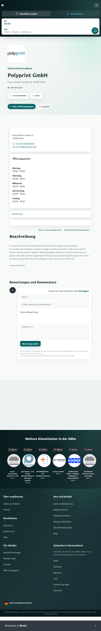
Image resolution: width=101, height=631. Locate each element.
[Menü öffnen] (96, 5)
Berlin (28, 68)
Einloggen (84, 291)
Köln (55, 579)
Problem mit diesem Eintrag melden (77, 230)
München (58, 573)
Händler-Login (9, 559)
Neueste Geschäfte (62, 522)
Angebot (46, 106)
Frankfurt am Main (61, 585)
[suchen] (95, 30)
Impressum (17, 214)
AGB (5, 537)
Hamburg (57, 567)
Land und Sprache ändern (20, 603)
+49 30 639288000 (19, 96)
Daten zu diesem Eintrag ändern (50, 230)
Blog (55, 534)
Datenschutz (9, 532)
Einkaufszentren (61, 510)
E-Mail (37, 96)
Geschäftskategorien (63, 528)
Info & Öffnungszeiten (23, 106)
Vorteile (6, 565)
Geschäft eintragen (12, 553)
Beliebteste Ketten (62, 516)
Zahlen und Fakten (11, 504)
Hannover (58, 591)
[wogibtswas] (14, 5)
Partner (6, 510)
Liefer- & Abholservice (63, 504)
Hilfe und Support (11, 571)
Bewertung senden (30, 343)
